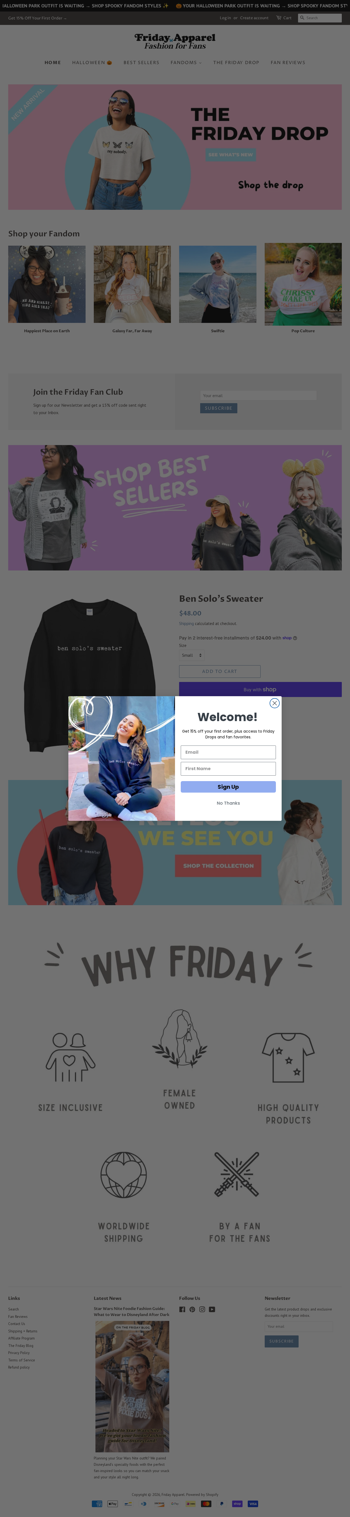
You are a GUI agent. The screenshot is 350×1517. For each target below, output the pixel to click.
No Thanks (228, 803)
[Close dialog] (274, 703)
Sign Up (228, 787)
